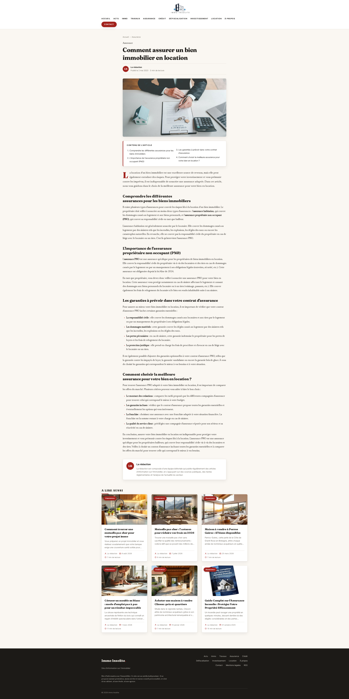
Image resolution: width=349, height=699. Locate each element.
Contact (109, 24)
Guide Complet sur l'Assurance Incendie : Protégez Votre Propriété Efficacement (224, 604)
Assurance (149, 19)
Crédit (162, 19)
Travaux (135, 19)
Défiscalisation (178, 19)
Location (216, 19)
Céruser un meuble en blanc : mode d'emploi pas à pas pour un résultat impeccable (123, 604)
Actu (116, 19)
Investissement (199, 19)
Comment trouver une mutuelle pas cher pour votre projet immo (119, 533)
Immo (125, 19)
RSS (246, 665)
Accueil (105, 19)
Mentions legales (233, 665)
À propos (230, 19)
